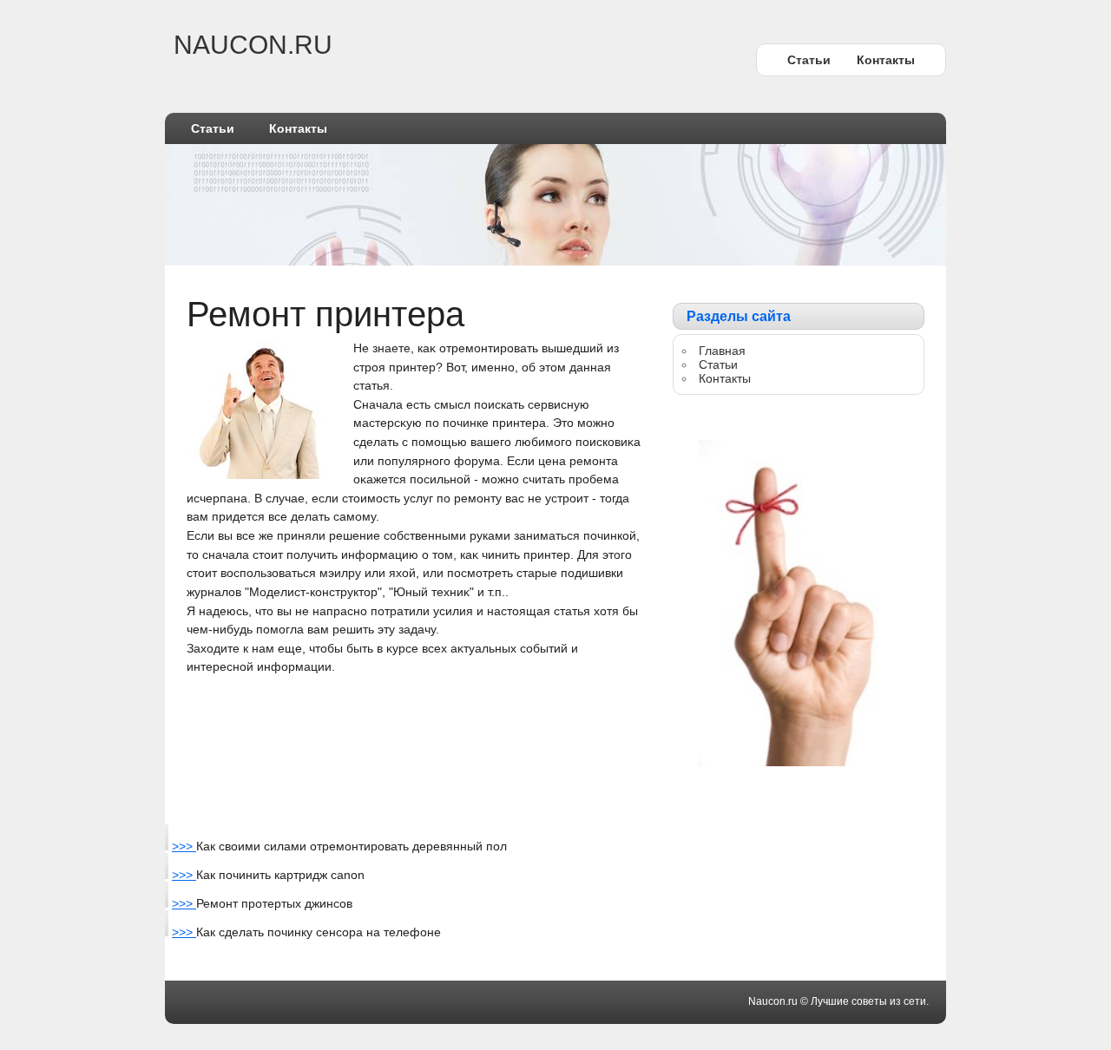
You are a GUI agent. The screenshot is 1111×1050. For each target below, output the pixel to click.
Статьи (809, 60)
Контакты (886, 60)
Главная (722, 351)
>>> (184, 846)
